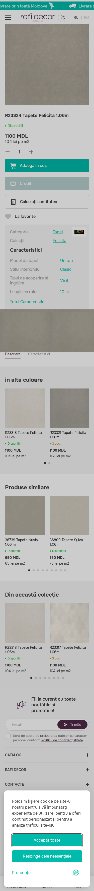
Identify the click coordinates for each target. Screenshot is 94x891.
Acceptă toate (47, 840)
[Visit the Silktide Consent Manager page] (76, 873)
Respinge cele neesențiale (47, 856)
